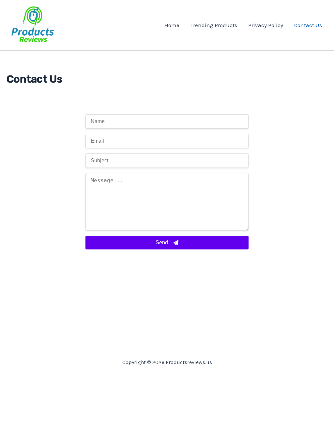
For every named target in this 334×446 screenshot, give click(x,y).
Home (171, 25)
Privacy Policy (265, 25)
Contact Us (308, 25)
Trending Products (213, 25)
